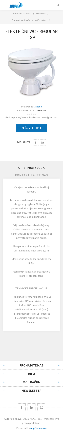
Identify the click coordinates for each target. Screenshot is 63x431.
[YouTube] (31, 407)
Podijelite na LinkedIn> (43, 142)
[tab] (31, 168)
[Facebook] (22, 407)
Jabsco (38, 106)
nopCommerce (38, 427)
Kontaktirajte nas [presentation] (31, 175)
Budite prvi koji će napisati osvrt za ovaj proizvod (31, 117)
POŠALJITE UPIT (31, 128)
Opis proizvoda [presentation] (31, 167)
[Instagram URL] (41, 407)
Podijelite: (24, 142)
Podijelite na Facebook (36, 142)
